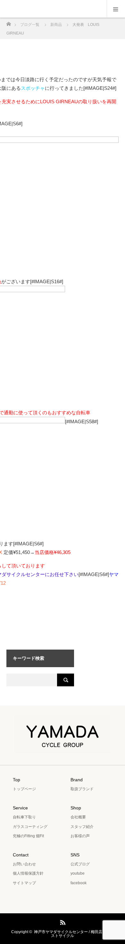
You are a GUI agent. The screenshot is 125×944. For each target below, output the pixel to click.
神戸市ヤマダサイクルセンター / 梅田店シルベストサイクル (74, 934)
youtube (78, 873)
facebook (79, 883)
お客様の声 (80, 836)
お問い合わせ (24, 864)
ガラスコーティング (30, 826)
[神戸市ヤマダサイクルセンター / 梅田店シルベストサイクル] (62, 749)
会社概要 (78, 817)
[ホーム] (8, 22)
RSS (62, 921)
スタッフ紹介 (82, 826)
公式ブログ (80, 864)
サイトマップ (24, 883)
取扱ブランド (82, 789)
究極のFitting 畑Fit (28, 836)
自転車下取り (24, 817)
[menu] (116, 9)
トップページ (24, 789)
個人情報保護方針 (28, 873)
